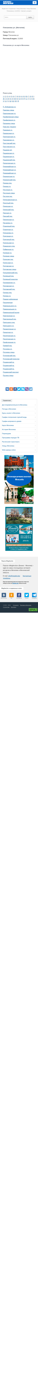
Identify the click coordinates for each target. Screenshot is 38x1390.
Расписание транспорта (10, 442)
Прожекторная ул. (9, 329)
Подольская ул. (8, 243)
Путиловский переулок (11, 359)
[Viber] (27, 389)
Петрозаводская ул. (10, 200)
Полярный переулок (10, 279)
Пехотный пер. (8, 203)
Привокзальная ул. (10, 309)
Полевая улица (8, 256)
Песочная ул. (7, 190)
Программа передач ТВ (10, 438)
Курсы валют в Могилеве (11, 413)
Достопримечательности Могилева (14, 405)
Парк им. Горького (9, 127)
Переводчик (6, 433)
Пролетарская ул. (9, 336)
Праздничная (8, 302)
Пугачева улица (8, 352)
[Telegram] (30, 389)
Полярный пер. (8, 276)
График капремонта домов (11, 421)
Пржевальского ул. (10, 306)
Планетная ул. (8, 229)
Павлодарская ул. (9, 113)
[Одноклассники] (11, 389)
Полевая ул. (7, 253)
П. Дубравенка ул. (9, 107)
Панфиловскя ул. (9, 120)
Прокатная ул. (8, 332)
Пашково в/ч (7, 150)
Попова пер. (7, 292)
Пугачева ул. (7, 349)
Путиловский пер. (9, 355)
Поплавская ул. (8, 286)
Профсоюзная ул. (9, 342)
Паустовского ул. (9, 147)
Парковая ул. (7, 130)
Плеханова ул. (8, 233)
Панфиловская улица (11, 117)
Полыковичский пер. (10, 273)
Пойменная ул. (8, 249)
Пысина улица (8, 375)
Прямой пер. (7, 346)
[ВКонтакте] (7, 389)
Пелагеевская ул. (9, 163)
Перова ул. (7, 186)
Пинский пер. (7, 216)
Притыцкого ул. (8, 326)
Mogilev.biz (5, 8)
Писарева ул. (8, 223)
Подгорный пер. (9, 239)
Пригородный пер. (9, 319)
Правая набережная (10, 299)
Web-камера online (9, 450)
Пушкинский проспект (11, 372)
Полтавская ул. (8, 266)
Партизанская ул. (9, 137)
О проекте (16, 605)
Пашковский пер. (9, 160)
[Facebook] (15, 389)
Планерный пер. (9, 226)
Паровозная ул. (8, 133)
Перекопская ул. (9, 176)
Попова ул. (7, 296)
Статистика (6, 607)
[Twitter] (19, 389)
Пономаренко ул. (9, 283)
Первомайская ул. (9, 166)
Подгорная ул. (8, 236)
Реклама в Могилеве (25, 605)
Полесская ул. (8, 263)
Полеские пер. (8, 259)
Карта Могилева (8, 425)
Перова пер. (7, 183)
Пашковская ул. (8, 153)
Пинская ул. (7, 213)
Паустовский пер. (9, 143)
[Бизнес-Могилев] (8, 2)
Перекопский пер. (9, 180)
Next (31, 529)
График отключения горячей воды (14, 417)
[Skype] (23, 389)
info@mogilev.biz (14, 576)
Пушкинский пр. (8, 362)
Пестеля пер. (7, 196)
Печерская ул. (8, 206)
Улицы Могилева (21, 8)
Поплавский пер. (9, 289)
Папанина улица (9, 123)
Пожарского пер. (9, 246)
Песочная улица (9, 193)
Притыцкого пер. (9, 322)
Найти (30, 17)
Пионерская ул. (8, 219)
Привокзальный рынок (11, 312)
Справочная (12, 8)
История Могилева (9, 429)
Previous (6, 529)
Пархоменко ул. (8, 140)
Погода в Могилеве (9, 409)
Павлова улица (8, 110)
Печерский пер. (8, 210)
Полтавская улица (9, 269)
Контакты (13, 607)
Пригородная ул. (9, 316)
